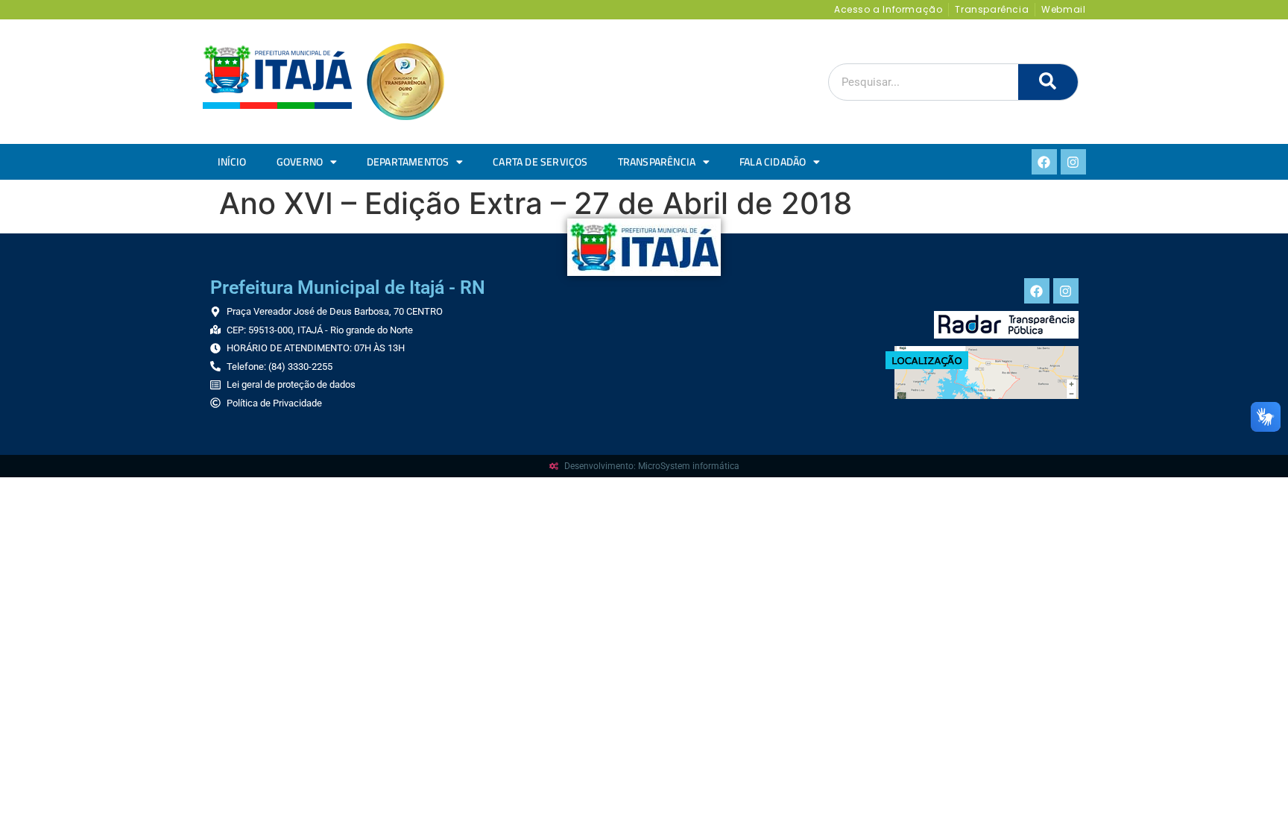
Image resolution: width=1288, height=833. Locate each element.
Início (232, 162)
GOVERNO (300, 162)
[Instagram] (1073, 162)
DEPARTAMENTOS (408, 162)
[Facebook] (1044, 162)
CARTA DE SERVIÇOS (540, 162)
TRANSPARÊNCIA (657, 162)
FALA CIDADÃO (772, 162)
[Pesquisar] (1048, 82)
